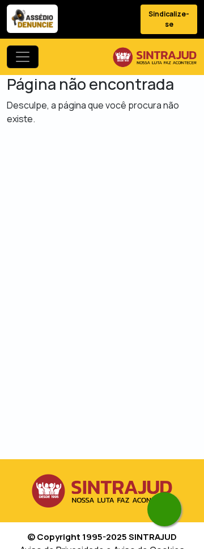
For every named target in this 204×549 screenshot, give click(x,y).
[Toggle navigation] (23, 56)
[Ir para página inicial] (154, 56)
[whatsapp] (164, 509)
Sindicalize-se (168, 19)
